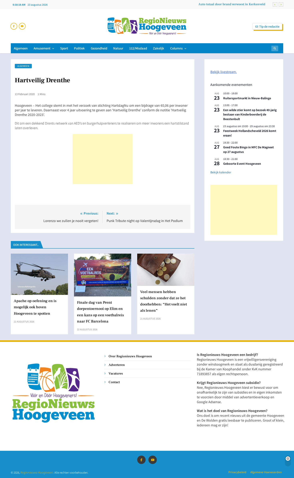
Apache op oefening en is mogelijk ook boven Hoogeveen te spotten (35, 307)
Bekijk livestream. (223, 71)
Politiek (79, 48)
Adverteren (117, 365)
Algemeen (21, 48)
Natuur (118, 48)
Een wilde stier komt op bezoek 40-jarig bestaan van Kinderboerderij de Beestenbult (250, 114)
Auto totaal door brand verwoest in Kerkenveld (231, 4)
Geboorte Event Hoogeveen (242, 164)
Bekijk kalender (220, 172)
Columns (176, 48)
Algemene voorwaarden (266, 472)
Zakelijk (158, 48)
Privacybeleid (237, 472)
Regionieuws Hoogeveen (36, 472)
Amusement (42, 48)
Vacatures (116, 373)
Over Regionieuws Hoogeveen (130, 356)
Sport (64, 48)
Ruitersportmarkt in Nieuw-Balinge (247, 98)
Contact (114, 382)
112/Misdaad (138, 48)
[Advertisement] (103, 159)
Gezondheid (99, 48)
